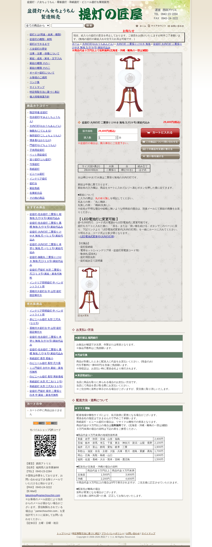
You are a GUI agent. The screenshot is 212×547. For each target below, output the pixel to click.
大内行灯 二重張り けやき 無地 (133, 44)
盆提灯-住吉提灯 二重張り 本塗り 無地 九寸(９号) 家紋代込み (46, 340)
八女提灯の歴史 (38, 48)
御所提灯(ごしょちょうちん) (45, 135)
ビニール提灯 (37, 173)
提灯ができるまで (39, 44)
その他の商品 (37, 197)
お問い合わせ (133, 533)
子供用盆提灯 (37, 150)
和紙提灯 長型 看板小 (41, 358)
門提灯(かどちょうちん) (43, 145)
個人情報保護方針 (39, 96)
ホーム (76, 44)
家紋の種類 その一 (40, 63)
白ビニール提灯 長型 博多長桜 (46, 376)
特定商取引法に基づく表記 (44, 91)
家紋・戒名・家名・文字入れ (46, 58)
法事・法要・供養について (44, 53)
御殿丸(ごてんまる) (40, 130)
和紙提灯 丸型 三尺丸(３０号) (46, 386)
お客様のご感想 (38, 77)
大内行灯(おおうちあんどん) (45, 126)
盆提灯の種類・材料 (41, 39)
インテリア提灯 (38, 178)
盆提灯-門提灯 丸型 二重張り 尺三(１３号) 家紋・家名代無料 (46, 273)
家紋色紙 (35, 188)
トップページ (63, 533)
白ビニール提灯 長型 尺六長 (45, 363)
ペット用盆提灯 (38, 154)
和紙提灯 (35, 169)
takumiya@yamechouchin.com (42, 495)
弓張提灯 (35, 164)
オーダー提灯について (42, 72)
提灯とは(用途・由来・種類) (45, 34)
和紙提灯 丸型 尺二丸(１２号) (46, 381)
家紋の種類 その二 (40, 68)
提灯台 (33, 183)
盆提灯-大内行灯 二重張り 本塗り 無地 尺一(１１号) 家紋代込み (46, 248)
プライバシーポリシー (112, 533)
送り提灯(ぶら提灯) (40, 159)
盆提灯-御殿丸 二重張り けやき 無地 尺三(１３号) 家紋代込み (46, 261)
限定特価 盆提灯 (39, 112)
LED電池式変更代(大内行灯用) (97, 236)
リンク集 (35, 82)
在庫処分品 (36, 192)
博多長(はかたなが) (40, 140)
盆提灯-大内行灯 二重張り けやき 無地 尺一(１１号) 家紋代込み (46, 235)
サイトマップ (37, 87)
